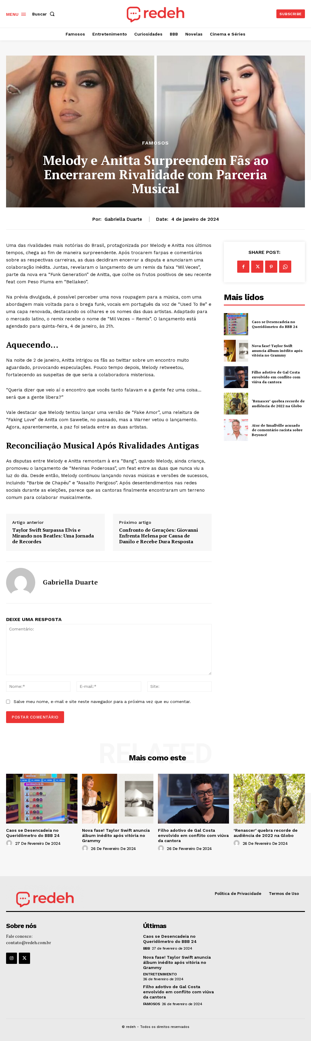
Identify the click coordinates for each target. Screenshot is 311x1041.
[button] (44, 14)
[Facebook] (243, 267)
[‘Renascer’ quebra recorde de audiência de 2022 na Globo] (236, 404)
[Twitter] (257, 267)
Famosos (155, 143)
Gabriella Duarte (123, 219)
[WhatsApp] (285, 267)
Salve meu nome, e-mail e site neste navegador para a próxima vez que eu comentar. (102, 701)
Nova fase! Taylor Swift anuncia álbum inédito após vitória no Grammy (277, 350)
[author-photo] (10, 843)
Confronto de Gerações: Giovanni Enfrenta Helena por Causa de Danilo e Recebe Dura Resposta (158, 536)
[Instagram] (11, 958)
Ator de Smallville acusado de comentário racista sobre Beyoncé (277, 430)
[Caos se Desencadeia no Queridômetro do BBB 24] (236, 324)
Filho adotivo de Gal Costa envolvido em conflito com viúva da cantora (276, 377)
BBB (146, 948)
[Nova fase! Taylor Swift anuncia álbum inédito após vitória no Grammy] (236, 351)
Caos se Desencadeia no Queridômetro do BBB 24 (274, 324)
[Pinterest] (271, 267)
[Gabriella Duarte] (20, 582)
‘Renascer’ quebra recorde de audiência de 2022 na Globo (278, 403)
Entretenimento (160, 974)
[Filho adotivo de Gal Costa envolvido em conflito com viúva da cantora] (236, 377)
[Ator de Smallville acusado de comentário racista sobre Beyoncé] (236, 430)
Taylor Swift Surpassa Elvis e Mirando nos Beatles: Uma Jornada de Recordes (53, 536)
